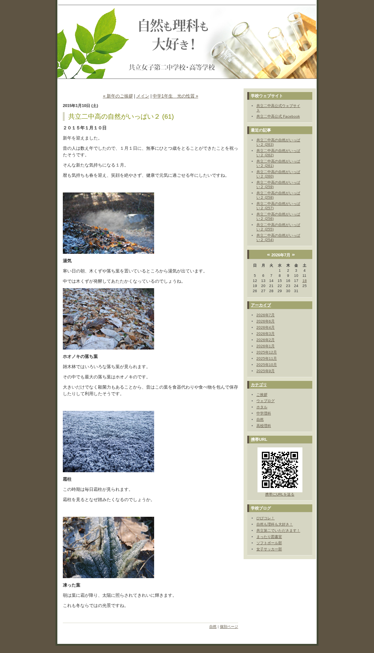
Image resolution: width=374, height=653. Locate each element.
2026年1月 (265, 346)
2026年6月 (265, 321)
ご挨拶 (261, 395)
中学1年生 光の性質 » (175, 96)
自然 (213, 627)
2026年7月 (265, 315)
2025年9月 (265, 371)
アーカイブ (261, 305)
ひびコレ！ (265, 518)
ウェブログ (265, 401)
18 (304, 281)
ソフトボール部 (269, 543)
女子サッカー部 (269, 549)
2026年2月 (265, 340)
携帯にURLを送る (279, 494)
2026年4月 (265, 327)
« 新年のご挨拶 (118, 96)
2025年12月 (266, 352)
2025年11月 (266, 358)
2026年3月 (265, 334)
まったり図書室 (269, 537)
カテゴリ (259, 384)
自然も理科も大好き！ (274, 524)
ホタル (261, 407)
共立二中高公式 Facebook (278, 116)
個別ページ (229, 627)
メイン (142, 96)
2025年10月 (266, 365)
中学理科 (263, 413)
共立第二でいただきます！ (278, 530)
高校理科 (263, 426)
